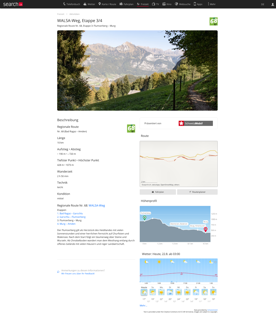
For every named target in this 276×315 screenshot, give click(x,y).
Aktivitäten (74, 14)
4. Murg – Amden (66, 223)
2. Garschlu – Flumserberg (71, 216)
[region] (178, 164)
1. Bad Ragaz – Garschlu (70, 213)
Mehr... (143, 305)
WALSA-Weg (97, 205)
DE (262, 4)
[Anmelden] (273, 4)
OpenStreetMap (167, 184)
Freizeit (60, 14)
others (176, 184)
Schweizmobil (212, 310)
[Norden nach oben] (214, 183)
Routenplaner (199, 192)
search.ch (147, 184)
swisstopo (156, 184)
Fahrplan (159, 192)
